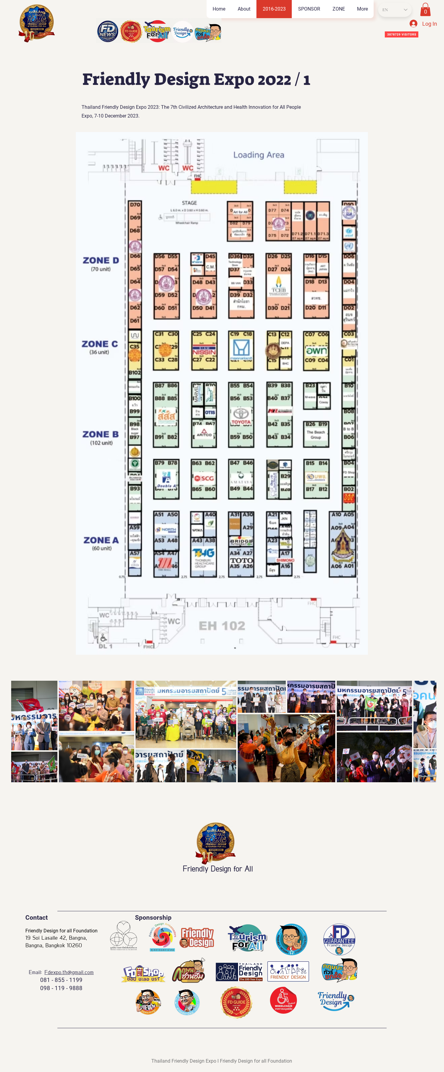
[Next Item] (426, 731)
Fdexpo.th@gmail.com (69, 972)
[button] (338, 9)
